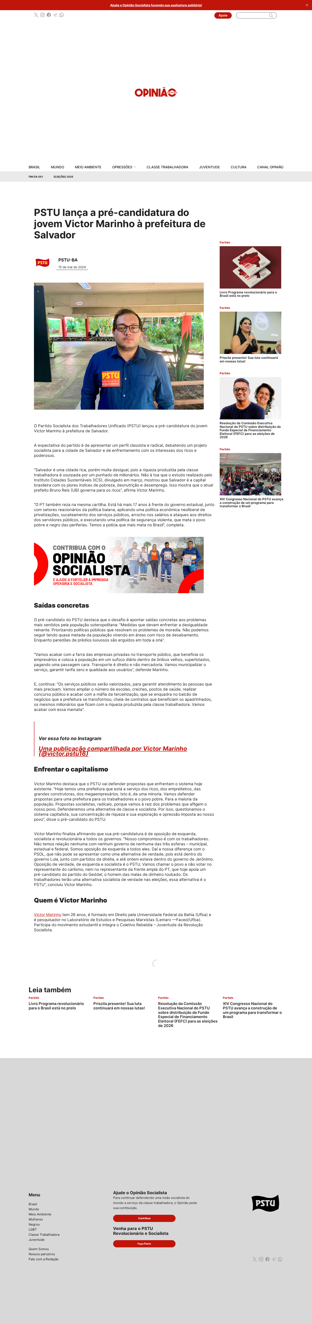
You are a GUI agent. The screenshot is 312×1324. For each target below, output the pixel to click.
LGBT (33, 1229)
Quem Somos (39, 1249)
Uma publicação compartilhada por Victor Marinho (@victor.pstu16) (113, 751)
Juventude (209, 167)
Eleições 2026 (63, 176)
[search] (271, 15)
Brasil (34, 167)
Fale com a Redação (44, 1259)
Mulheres (36, 1219)
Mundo (57, 167)
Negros (34, 1224)
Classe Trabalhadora (167, 167)
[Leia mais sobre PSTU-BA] (44, 262)
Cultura (238, 167)
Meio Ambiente (88, 167)
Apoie (223, 15)
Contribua (144, 1218)
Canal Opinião (270, 167)
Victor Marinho (47, 914)
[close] (307, 5)
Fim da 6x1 (36, 176)
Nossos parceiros (42, 1254)
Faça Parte (144, 1243)
